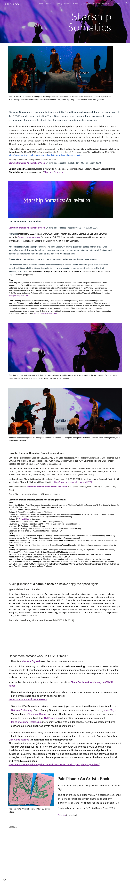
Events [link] (49, 3)
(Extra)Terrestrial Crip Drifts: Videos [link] (96, 3)
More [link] (117, 3)
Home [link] (40, 3)
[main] (75, 21)
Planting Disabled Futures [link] (67, 3)
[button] (127, 4)
